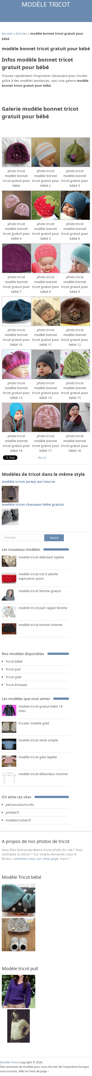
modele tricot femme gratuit (40, 591)
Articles (21, 33)
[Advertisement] (47, 98)
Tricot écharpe (16, 685)
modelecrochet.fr (18, 820)
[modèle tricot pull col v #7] (18, 1007)
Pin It (42, 458)
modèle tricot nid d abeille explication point (38, 576)
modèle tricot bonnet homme (40, 625)
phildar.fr (12, 812)
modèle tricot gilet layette (38, 757)
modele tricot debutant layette (41, 557)
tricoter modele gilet (34, 723)
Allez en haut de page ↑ (34, 1071)
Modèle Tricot (46, 4)
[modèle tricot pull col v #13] (18, 1041)
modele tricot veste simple (38, 740)
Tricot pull (13, 669)
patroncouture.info (20, 804)
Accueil (7, 33)
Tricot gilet (13, 677)
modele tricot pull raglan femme (43, 608)
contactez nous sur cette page (35, 859)
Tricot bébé (14, 661)
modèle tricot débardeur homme (43, 774)
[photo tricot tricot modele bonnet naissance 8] (18, 950)
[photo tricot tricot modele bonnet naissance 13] (18, 915)
